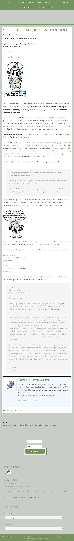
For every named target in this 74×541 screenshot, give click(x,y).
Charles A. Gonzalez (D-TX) (12, 266)
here (44, 279)
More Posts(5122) (32, 401)
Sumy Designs (63, 537)
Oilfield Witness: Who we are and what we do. (18, 486)
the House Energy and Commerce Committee (40, 241)
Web (23, 401)
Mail (19, 401)
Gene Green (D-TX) (10, 255)
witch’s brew (50, 120)
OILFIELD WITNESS (11, 507)
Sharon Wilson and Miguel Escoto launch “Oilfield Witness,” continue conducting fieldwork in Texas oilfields (36, 491)
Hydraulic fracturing (10, 117)
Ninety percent (53, 126)
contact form (7, 260)
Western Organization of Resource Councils (26, 153)
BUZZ (10, 52)
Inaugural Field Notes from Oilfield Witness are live (20, 489)
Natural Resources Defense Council (39, 151)
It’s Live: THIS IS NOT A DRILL (14, 484)
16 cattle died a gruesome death (43, 134)
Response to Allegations (12, 156)
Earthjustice (22, 151)
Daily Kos (18, 57)
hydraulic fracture (16, 410)
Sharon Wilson (39, 380)
